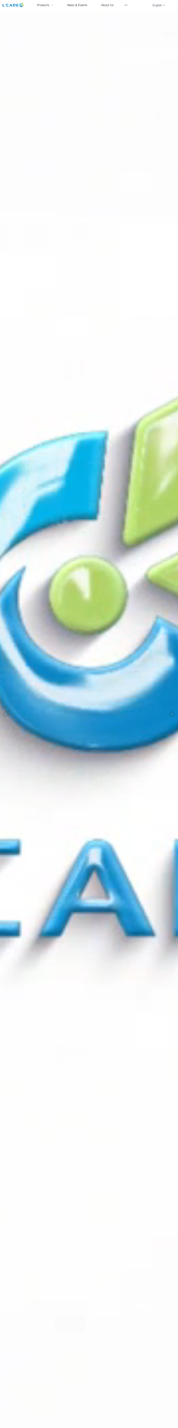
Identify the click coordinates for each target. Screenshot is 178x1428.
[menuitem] (45, 5)
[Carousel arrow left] (6, 714)
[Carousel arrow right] (172, 714)
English (157, 5)
